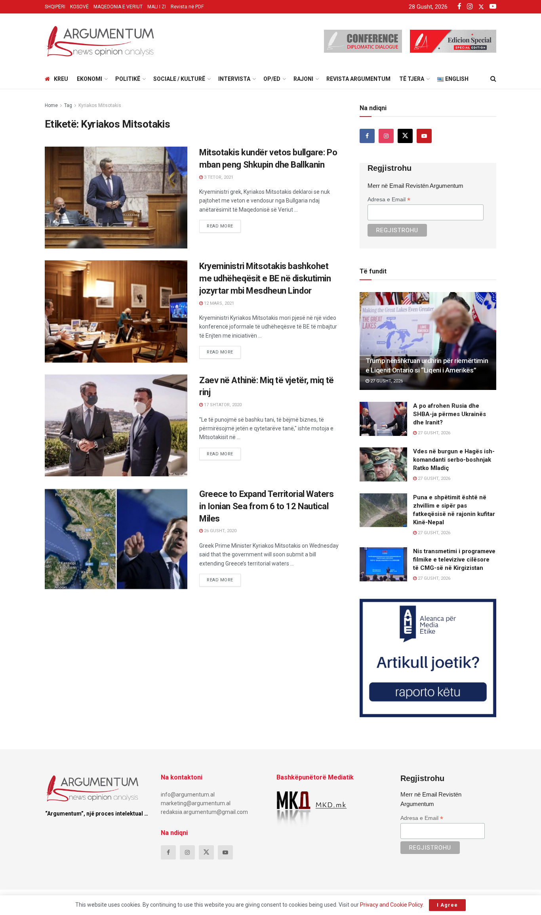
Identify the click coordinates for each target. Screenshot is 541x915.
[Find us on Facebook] (367, 136)
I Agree (447, 905)
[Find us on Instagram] (386, 136)
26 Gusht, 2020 (219, 530)
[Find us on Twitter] (405, 136)
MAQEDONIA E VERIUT (118, 7)
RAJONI (303, 79)
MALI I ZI (156, 7)
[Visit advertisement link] (428, 658)
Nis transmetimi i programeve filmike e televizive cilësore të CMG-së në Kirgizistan (454, 559)
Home (51, 105)
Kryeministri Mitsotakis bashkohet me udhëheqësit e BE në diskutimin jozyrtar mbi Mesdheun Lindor (265, 278)
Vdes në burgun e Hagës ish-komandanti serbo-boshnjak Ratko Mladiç (454, 460)
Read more (224, 224)
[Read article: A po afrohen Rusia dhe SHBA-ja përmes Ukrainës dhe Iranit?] (383, 419)
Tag (68, 105)
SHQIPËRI (55, 7)
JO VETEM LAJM (71, 381)
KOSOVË (79, 7)
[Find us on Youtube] (424, 136)
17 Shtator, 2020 (222, 404)
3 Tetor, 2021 (218, 177)
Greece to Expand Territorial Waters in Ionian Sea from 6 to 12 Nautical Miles (266, 506)
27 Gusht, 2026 (386, 381)
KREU (61, 79)
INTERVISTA (234, 79)
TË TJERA (411, 79)
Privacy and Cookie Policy (391, 905)
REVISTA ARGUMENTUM (358, 79)
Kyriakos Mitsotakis (99, 105)
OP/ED (271, 79)
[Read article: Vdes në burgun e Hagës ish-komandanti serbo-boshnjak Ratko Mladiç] (383, 464)
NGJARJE (62, 154)
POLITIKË (127, 79)
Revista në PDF (187, 7)
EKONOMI (89, 79)
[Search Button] (493, 79)
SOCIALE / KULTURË (179, 79)
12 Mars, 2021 (218, 303)
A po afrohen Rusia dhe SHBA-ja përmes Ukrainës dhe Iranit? (449, 414)
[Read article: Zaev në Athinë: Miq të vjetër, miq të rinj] (116, 425)
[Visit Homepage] (100, 41)
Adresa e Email (389, 199)
